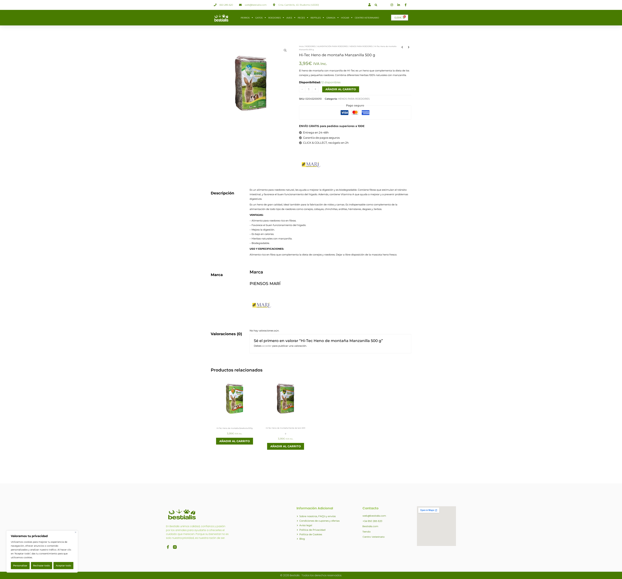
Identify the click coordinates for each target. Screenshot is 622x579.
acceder (267, 345)
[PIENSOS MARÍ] (311, 164)
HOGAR (345, 17)
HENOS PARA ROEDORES (361, 46)
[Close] (75, 532)
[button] (375, 4)
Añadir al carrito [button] (234, 441)
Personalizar (20, 565)
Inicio (301, 46)
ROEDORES (274, 17)
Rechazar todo (41, 565)
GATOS (259, 17)
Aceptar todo (63, 565)
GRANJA (330, 17)
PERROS (245, 17)
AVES (289, 17)
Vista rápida (234, 420)
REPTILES (316, 17)
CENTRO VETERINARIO (367, 17)
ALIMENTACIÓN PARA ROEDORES (332, 46)
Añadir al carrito (340, 89)
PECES (301, 17)
